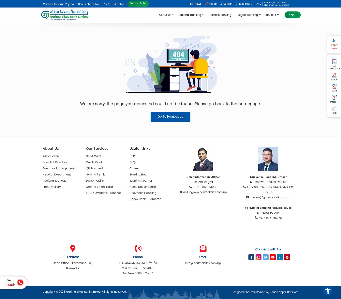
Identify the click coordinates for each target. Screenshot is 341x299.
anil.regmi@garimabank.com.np (205, 192)
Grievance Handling (142, 193)
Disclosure (245, 4)
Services (271, 15)
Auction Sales (138, 3)
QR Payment (94, 168)
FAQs (132, 162)
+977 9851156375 (270, 218)
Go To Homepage (170, 116)
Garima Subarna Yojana (58, 4)
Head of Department (57, 174)
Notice (212, 4)
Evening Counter (140, 180)
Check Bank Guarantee (145, 199)
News (197, 4)
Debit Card (93, 156)
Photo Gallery (52, 187)
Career (134, 168)
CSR (132, 156)
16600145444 (144, 273)
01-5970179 (146, 268)
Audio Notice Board (142, 187)
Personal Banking (190, 15)
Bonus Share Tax (88, 4)
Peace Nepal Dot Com (284, 292)
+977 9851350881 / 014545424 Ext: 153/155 (270, 189)
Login (291, 15)
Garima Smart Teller (99, 187)
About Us (165, 15)
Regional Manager (55, 180)
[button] (327, 290)
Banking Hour (138, 174)
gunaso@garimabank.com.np (270, 197)
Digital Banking (248, 15)
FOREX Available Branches (103, 193)
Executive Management (59, 168)
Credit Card (94, 162)
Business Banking (220, 15)
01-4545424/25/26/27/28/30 (137, 263)
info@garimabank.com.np (203, 263)
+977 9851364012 (204, 187)
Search (227, 4)
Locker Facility (95, 180)
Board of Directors (55, 162)
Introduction (51, 156)
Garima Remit (95, 174)
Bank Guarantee (113, 4)
